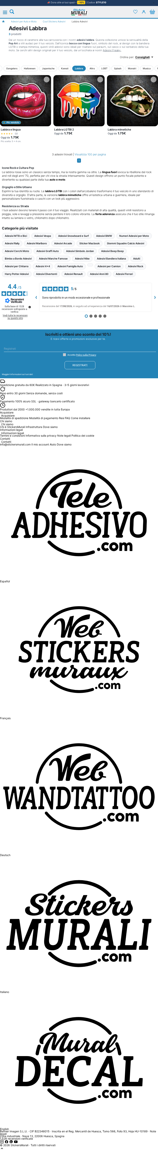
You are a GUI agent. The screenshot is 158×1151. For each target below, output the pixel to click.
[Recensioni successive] (155, 297)
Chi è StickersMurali (12, 427)
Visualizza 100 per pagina (90, 154)
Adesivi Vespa (42, 235)
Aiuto (53, 444)
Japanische (48, 68)
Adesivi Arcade (63, 243)
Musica (147, 68)
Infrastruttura (34, 427)
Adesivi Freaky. (112, 50)
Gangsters (11, 68)
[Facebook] (7, 1142)
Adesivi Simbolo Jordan (80, 251)
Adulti (136, 258)
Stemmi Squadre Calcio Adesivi (125, 243)
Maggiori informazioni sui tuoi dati (17, 374)
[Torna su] (2, 1149)
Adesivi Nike (82, 258)
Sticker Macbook (89, 243)
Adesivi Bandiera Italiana (111, 258)
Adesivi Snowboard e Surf (73, 235)
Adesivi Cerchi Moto (17, 251)
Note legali (64, 435)
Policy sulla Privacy (86, 355)
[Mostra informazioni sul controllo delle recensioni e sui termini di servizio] (29, 307)
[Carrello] (152, 12)
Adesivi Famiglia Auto (70, 266)
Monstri (132, 68)
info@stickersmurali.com (15, 444)
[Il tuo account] (144, 12)
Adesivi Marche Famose (53, 258)
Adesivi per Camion (109, 266)
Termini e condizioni (12, 435)
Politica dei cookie (82, 435)
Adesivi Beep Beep (112, 251)
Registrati (79, 365)
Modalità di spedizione (14, 418)
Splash (117, 68)
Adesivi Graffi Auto (47, 251)
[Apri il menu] (7, 12)
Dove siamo (50, 427)
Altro (92, 68)
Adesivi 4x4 (43, 266)
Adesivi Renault (73, 273)
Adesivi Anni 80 (99, 273)
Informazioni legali (12, 433)
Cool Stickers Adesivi (54, 21)
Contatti (6, 441)
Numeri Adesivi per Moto (134, 235)
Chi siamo (7, 424)
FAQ (67, 418)
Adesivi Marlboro (37, 243)
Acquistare (8, 415)
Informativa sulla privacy (41, 435)
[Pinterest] (11, 1142)
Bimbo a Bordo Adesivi (18, 258)
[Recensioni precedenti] (36, 297)
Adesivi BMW (104, 235)
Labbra (79, 68)
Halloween (29, 68)
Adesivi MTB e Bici (16, 235)
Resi (61, 418)
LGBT (104, 68)
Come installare (80, 418)
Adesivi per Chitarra (16, 266)
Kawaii (64, 68)
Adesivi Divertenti (46, 273)
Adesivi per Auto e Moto (24, 21)
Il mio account (40, 444)
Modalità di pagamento (43, 418)
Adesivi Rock (135, 266)
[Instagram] (2, 1142)
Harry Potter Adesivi (17, 273)
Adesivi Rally (12, 243)
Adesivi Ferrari (124, 273)
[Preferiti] (135, 12)
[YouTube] (16, 1142)
